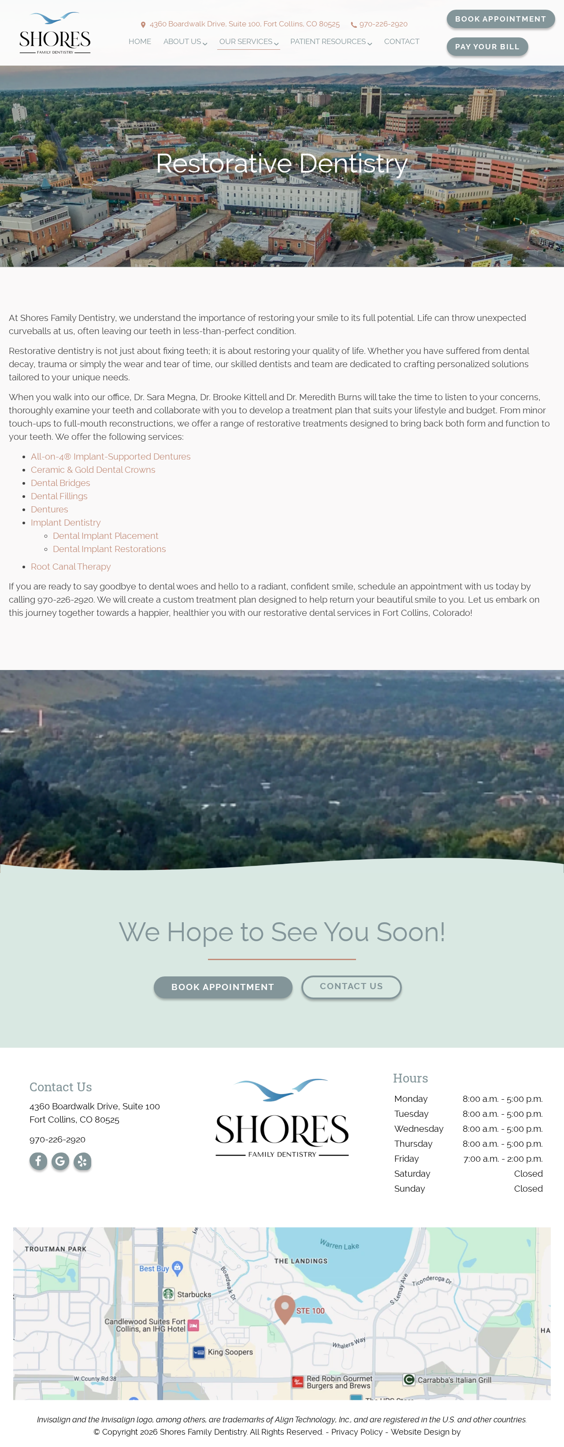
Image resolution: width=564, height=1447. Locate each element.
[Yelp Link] (82, 1163)
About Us (182, 41)
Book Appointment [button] (501, 19)
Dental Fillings (59, 496)
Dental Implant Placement (106, 535)
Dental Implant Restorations (109, 549)
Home (140, 41)
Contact (401, 41)
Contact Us (351, 986)
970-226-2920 (384, 23)
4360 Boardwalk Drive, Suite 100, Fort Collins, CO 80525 (244, 23)
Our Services (245, 41)
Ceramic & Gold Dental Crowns (93, 469)
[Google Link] (60, 1163)
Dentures (49, 509)
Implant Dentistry (66, 522)
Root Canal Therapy (71, 566)
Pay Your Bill (487, 46)
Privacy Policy (357, 1431)
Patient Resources (328, 41)
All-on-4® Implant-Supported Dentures (111, 456)
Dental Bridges (60, 483)
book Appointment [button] (223, 987)
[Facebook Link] (38, 1163)
